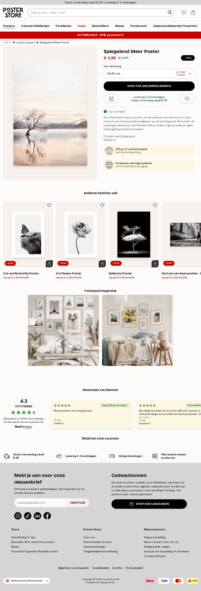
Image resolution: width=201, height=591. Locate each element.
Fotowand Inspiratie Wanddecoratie (34, 551)
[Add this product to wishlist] (187, 98)
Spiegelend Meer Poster (54, 42)
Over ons (89, 537)
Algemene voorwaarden (73, 568)
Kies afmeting (112, 66)
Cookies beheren (155, 556)
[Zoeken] (170, 12)
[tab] (183, 12)
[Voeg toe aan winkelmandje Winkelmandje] (49, 263)
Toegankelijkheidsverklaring (100, 551)
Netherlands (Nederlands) (27, 580)
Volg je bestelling (154, 537)
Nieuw (15, 546)
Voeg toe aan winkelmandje (149, 86)
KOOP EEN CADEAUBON (152, 504)
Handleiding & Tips (23, 537)
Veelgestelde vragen (157, 546)
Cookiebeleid (100, 568)
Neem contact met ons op (161, 542)
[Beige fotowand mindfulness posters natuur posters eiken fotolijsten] (63, 330)
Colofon (117, 568)
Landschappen (25, 42)
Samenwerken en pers (97, 542)
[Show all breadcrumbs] (7, 42)
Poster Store (109, 579)
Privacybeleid (134, 568)
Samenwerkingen (94, 546)
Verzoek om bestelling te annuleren (166, 551)
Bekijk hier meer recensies (100, 438)
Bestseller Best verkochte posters (33, 542)
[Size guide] (111, 98)
